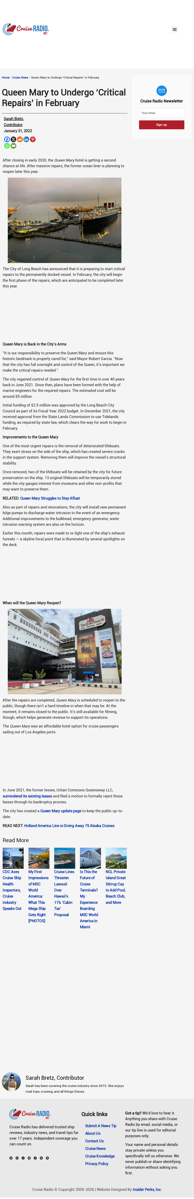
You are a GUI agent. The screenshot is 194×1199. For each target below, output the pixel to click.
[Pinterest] (33, 139)
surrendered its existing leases (27, 796)
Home (5, 77)
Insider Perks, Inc (147, 1189)
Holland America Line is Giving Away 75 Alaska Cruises (69, 825)
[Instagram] (23, 1158)
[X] (13, 139)
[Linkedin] (26, 139)
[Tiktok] (35, 1158)
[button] (174, 29)
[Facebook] (7, 139)
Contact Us (94, 1141)
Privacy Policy (96, 1163)
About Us (92, 1133)
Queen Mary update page (60, 811)
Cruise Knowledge (100, 1156)
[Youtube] (29, 1158)
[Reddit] (20, 139)
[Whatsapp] (7, 146)
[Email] (13, 146)
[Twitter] (17, 1158)
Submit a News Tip (101, 1126)
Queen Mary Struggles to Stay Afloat (50, 498)
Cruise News (20, 77)
